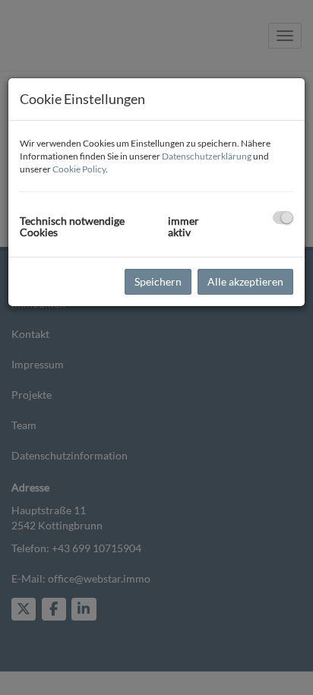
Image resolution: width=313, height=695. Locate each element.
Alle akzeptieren (245, 281)
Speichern (158, 281)
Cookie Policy (79, 169)
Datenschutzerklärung (206, 156)
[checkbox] (283, 217)
